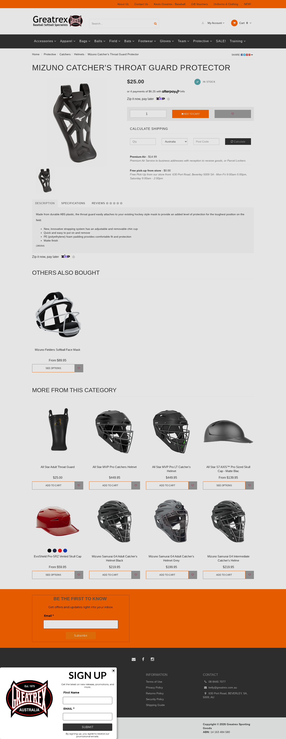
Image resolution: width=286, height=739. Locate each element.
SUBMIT (87, 727)
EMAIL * (68, 708)
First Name (71, 692)
